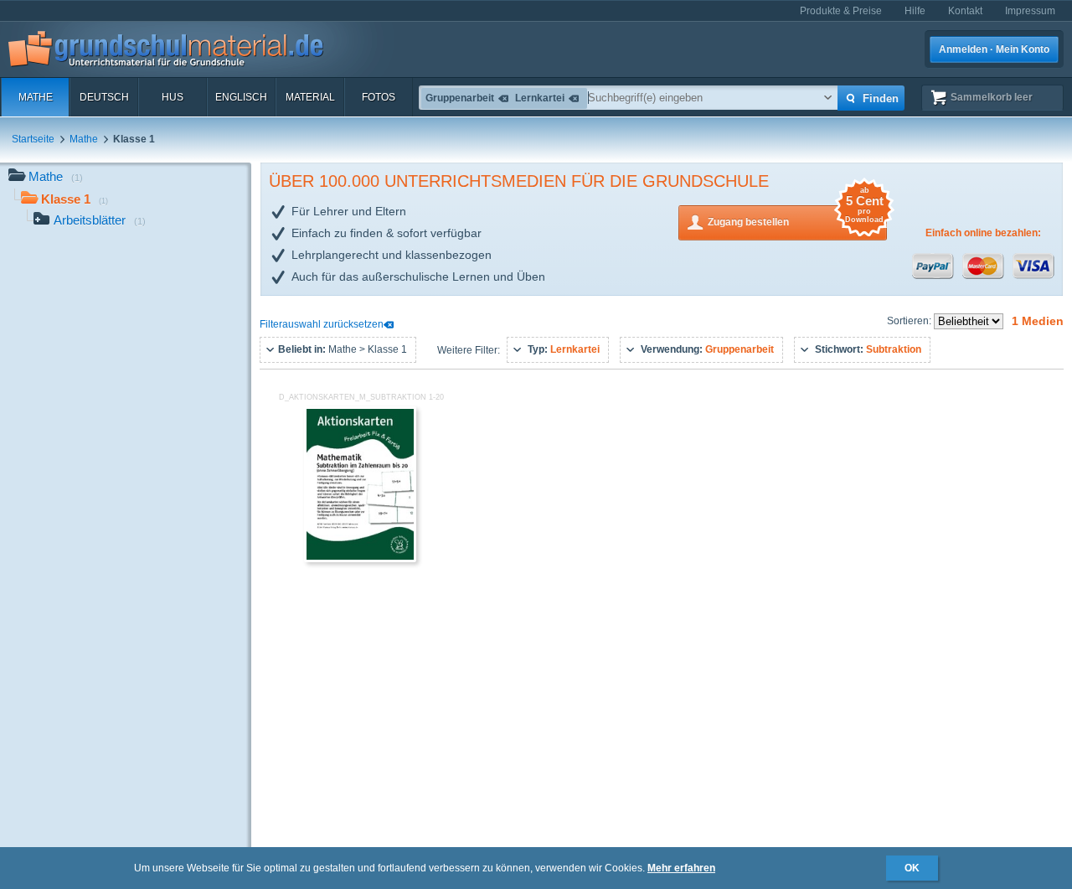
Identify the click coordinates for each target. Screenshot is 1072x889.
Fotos (378, 97)
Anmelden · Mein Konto (994, 49)
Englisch (241, 97)
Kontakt (965, 11)
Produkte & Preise (841, 11)
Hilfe (914, 11)
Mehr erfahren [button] (681, 868)
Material (310, 97)
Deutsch (104, 97)
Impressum (1030, 11)
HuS (172, 97)
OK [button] (912, 868)
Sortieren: (910, 321)
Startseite (33, 139)
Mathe (35, 97)
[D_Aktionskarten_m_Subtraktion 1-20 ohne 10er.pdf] (360, 559)
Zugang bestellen (796, 216)
